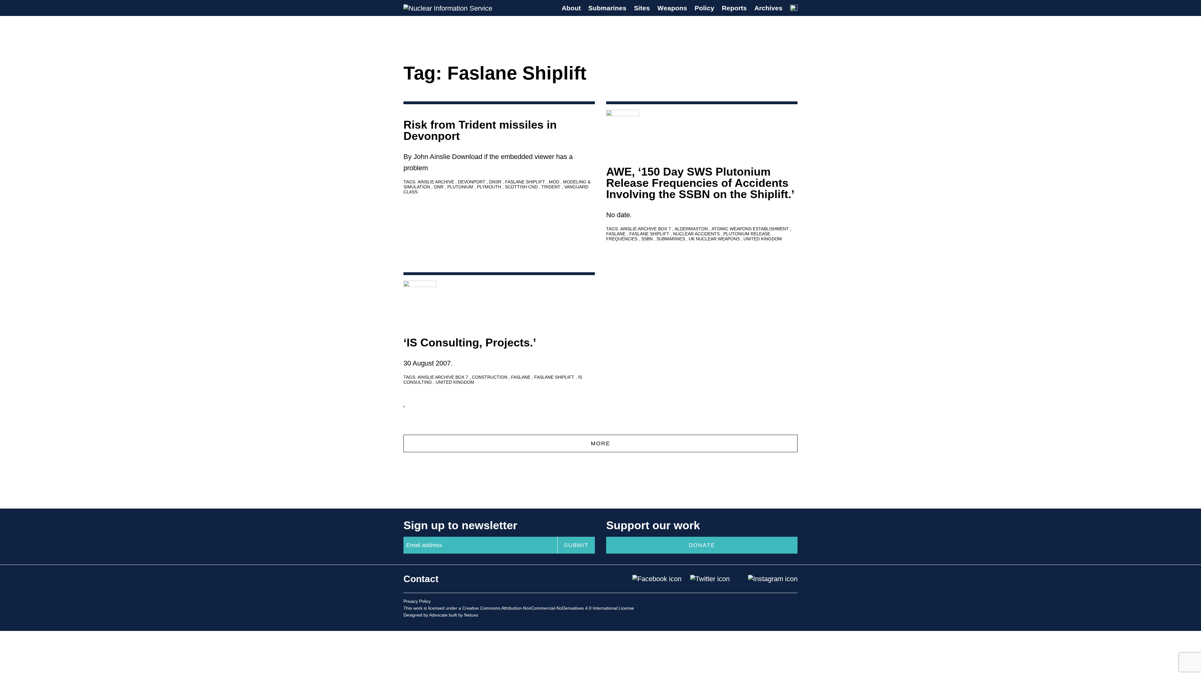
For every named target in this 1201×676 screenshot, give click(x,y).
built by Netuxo (463, 614)
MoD (554, 181)
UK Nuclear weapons (715, 238)
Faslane (616, 233)
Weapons (672, 8)
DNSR (496, 181)
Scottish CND (522, 186)
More (600, 443)
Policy (704, 8)
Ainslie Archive (436, 181)
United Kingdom (762, 238)
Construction (490, 377)
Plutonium (460, 186)
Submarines (607, 8)
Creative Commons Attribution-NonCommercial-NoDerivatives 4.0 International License (548, 608)
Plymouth (489, 186)
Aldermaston (692, 228)
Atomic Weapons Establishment (751, 228)
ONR (439, 186)
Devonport (472, 181)
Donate (702, 545)
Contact (420, 579)
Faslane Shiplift (525, 181)
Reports (734, 8)
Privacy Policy (417, 601)
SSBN (647, 238)
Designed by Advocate (425, 614)
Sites (642, 8)
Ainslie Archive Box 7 (646, 228)
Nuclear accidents (697, 233)
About (571, 8)
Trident (551, 186)
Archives (768, 8)
